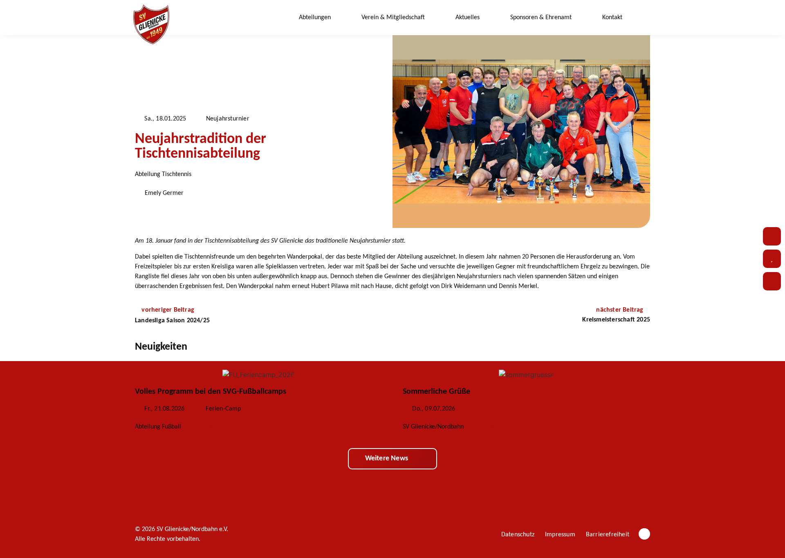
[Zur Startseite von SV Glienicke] (151, 24)
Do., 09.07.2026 (433, 409)
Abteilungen (315, 17)
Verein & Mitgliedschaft (393, 17)
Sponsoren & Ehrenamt (541, 17)
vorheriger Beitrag (167, 310)
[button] (644, 18)
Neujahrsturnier (227, 119)
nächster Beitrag (620, 310)
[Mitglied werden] (772, 281)
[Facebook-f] (644, 534)
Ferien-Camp (223, 409)
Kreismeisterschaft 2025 (616, 320)
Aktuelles (467, 17)
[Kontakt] (772, 236)
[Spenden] (772, 259)
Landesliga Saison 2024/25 (172, 320)
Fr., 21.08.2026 (164, 409)
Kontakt (612, 17)
